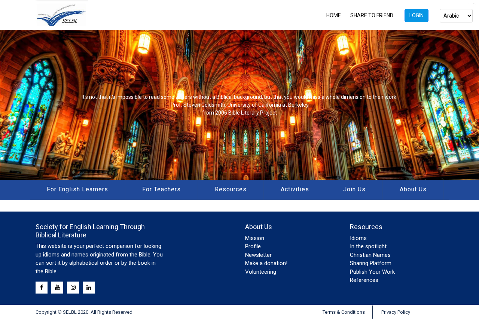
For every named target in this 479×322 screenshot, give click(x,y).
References (364, 280)
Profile (253, 246)
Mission (254, 238)
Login (416, 15)
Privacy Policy (395, 312)
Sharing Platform (370, 263)
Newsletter (258, 255)
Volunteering (260, 271)
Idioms (358, 238)
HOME (333, 15)
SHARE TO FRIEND (371, 15)
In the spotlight (368, 246)
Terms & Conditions (344, 312)
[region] (239, 105)
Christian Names (370, 255)
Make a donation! (266, 263)
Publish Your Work (372, 271)
